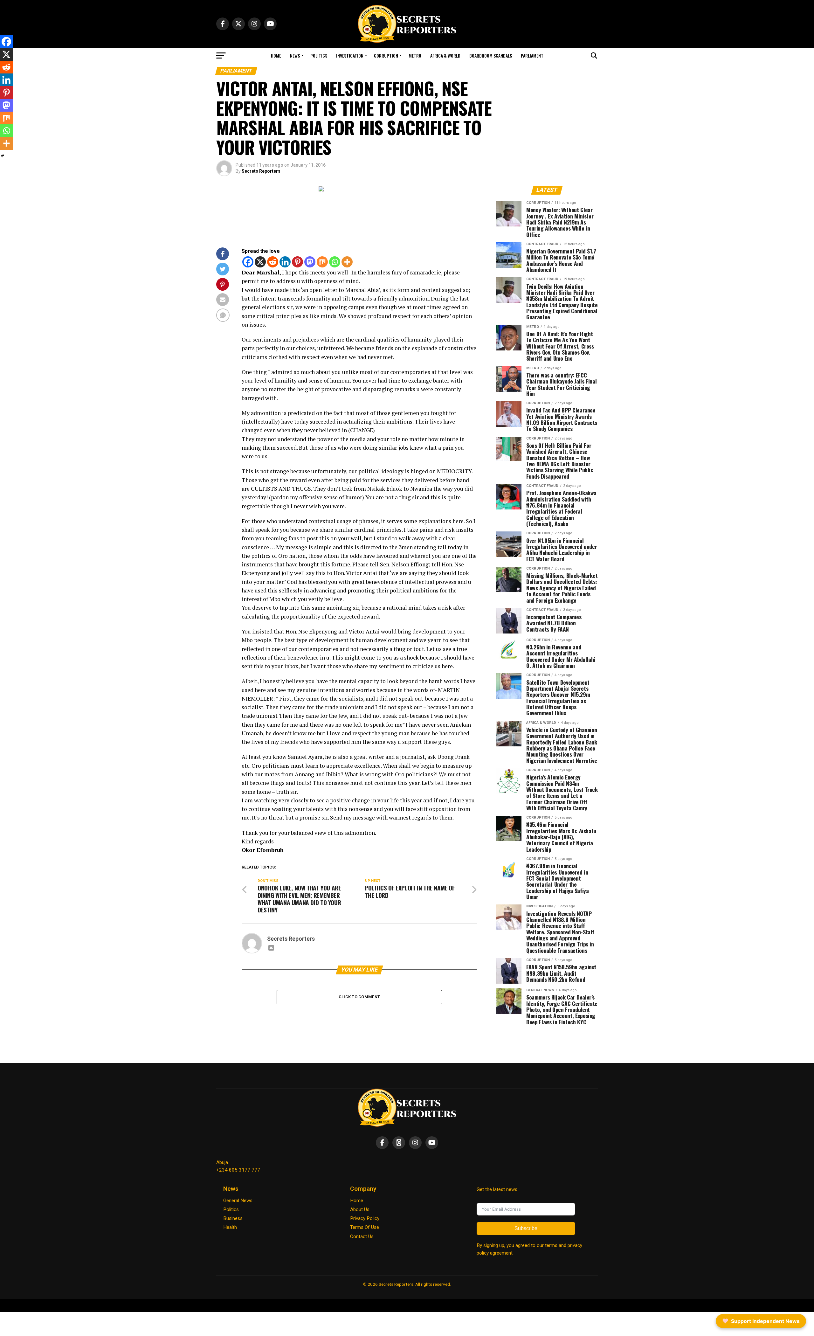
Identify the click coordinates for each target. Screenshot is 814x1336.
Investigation (349, 55)
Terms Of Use (364, 1227)
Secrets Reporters (261, 171)
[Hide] (2, 155)
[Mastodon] (309, 261)
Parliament (532, 55)
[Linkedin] (285, 261)
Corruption (386, 55)
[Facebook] (247, 261)
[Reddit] (272, 261)
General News (237, 1200)
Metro (415, 55)
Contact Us (362, 1236)
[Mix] (322, 261)
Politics (318, 55)
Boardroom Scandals (490, 55)
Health (230, 1227)
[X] (260, 261)
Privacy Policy (364, 1218)
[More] (347, 261)
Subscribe (525, 1228)
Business (233, 1218)
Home (276, 55)
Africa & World (445, 55)
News (295, 55)
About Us (359, 1209)
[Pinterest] (297, 261)
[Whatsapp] (334, 261)
